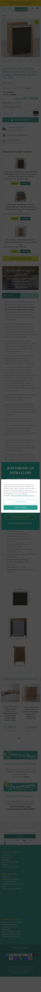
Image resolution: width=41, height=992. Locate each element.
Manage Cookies (20, 501)
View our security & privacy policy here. (22, 495)
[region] (20, 496)
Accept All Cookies (20, 507)
